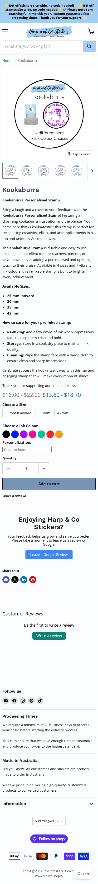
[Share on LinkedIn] (23, 579)
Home (7, 61)
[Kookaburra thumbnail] (10, 170)
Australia (47, 821)
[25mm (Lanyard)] (19, 418)
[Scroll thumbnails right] (91, 171)
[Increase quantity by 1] (44, 468)
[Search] (89, 46)
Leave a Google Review (49, 554)
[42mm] (63, 418)
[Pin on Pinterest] (32, 579)
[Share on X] (15, 579)
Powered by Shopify (49, 876)
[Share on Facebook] (6, 579)
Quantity (9, 458)
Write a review (49, 635)
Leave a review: (14, 496)
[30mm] (46, 418)
